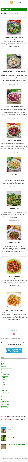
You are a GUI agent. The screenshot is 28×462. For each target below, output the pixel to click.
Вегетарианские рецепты (7, 372)
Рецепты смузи (5, 401)
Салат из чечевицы (14, 242)
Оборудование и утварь (8, 393)
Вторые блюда (5, 376)
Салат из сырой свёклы (14, 140)
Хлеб (2, 388)
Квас (2, 396)
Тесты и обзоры (5, 404)
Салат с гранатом (14, 276)
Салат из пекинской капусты (14, 37)
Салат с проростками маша (14, 310)
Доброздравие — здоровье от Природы (14, 3)
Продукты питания (6, 369)
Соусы (3, 379)
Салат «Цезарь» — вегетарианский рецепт (14, 72)
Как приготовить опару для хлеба (16, 444)
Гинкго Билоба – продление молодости (15, 436)
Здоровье (3, 361)
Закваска (4, 390)
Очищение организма (6, 368)
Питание (3, 366)
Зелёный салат (14, 208)
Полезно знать (4, 364)
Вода (2, 363)
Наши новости (4, 407)
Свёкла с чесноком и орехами (14, 106)
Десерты (4, 382)
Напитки (4, 384)
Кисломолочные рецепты (8, 385)
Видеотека (4, 406)
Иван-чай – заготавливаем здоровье (17, 427)
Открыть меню (7, 9)
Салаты (4, 377)
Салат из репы (14, 174)
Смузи (2, 399)
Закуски (4, 381)
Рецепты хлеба (5, 392)
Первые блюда (5, 374)
